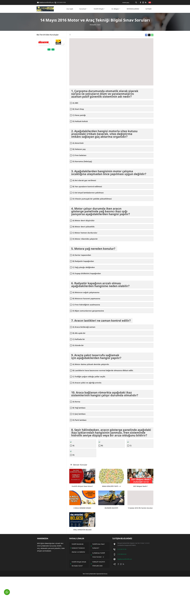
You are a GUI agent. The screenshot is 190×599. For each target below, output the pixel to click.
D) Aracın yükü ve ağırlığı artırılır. (87, 383)
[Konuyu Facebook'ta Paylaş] (146, 35)
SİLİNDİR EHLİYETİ (111, 508)
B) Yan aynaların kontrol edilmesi (87, 186)
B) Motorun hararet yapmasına (86, 299)
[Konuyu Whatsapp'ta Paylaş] (152, 35)
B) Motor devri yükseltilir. (84, 227)
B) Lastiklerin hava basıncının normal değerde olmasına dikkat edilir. (103, 370)
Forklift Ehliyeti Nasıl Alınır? (82, 486)
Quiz (98, 25)
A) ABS (75, 103)
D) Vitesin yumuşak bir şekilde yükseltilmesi (92, 199)
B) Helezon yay (79, 149)
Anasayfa (93, 25)
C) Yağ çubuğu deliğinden (84, 267)
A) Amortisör (78, 143)
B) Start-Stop (78, 109)
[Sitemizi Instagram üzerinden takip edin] (143, 2)
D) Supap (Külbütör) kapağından (87, 273)
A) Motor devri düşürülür (84, 220)
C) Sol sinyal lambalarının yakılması (88, 193)
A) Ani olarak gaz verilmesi (84, 180)
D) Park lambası (79, 420)
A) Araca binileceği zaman (84, 327)
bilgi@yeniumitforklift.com (46, 2)
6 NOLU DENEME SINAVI (82, 508)
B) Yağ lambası (79, 408)
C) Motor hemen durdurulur (85, 233)
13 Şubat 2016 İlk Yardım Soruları (140, 508)
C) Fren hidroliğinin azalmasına (86, 305)
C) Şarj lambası (79, 414)
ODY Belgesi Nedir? (140, 486)
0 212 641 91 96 (61, 2)
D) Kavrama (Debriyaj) (82, 161)
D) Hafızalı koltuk (80, 121)
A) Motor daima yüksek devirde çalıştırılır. (91, 364)
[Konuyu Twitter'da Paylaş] (149, 35)
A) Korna (76, 402)
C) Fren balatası (79, 155)
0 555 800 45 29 (121, 554)
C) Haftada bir (79, 339)
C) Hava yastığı (79, 115)
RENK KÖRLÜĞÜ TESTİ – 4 (111, 486)
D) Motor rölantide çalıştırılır (85, 239)
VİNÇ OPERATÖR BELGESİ (82, 530)
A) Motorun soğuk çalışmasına (86, 292)
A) (73, 445)
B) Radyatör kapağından (83, 261)
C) (130, 445)
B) (102, 445)
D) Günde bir (78, 345)
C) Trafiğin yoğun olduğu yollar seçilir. (89, 377)
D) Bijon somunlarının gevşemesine (88, 311)
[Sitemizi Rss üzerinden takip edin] (145, 2)
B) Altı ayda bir (79, 333)
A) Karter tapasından (82, 255)
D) (73, 455)
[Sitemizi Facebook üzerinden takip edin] (140, 2)
